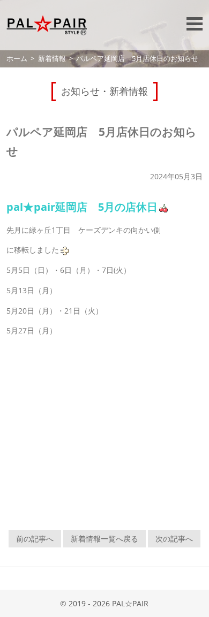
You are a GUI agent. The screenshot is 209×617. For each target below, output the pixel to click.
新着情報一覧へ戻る (104, 539)
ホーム (16, 58)
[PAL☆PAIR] (46, 25)
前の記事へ (35, 539)
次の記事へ (174, 539)
